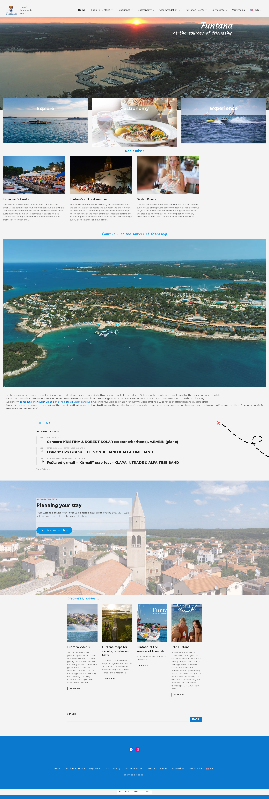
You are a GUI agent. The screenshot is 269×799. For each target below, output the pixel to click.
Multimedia (238, 10)
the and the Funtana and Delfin (57, 402)
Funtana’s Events (194, 10)
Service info (218, 10)
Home (81, 10)
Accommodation (168, 10)
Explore (45, 108)
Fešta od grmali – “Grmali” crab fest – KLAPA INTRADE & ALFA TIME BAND (113, 463)
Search (71, 714)
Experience (124, 10)
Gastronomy (145, 10)
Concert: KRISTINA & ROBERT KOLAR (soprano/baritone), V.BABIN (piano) (112, 442)
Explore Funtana (100, 10)
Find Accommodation (54, 530)
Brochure (75, 689)
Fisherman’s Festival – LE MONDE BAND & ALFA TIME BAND (100, 452)
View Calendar (43, 469)
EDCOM (141, 775)
